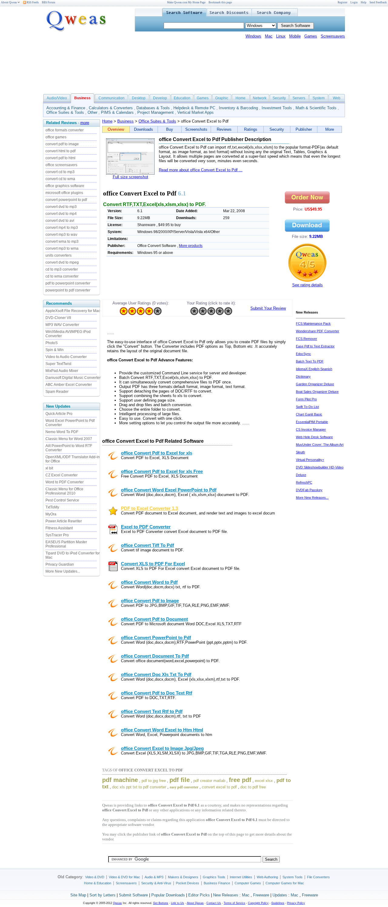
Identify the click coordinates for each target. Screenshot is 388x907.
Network (259, 98)
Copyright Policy (258, 903)
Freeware (261, 895)
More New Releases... (312, 497)
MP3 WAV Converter (62, 325)
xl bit (49, 468)
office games (55, 137)
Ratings (250, 129)
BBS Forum (48, 2)
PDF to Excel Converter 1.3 (149, 508)
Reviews (224, 129)
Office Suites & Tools (65, 112)
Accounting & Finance (65, 108)
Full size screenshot (130, 177)
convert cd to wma (60, 179)
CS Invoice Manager (311, 429)
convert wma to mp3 (62, 241)
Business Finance (217, 883)
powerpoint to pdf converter (67, 290)
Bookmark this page (220, 2)
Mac (269, 36)
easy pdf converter (184, 787)
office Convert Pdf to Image (150, 600)
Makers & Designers (183, 877)
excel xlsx (264, 780)
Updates (280, 895)
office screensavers (61, 165)
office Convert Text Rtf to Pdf (151, 711)
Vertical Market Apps (195, 112)
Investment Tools (277, 108)
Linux (281, 36)
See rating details (307, 285)
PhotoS (51, 343)
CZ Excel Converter (61, 475)
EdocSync (303, 354)
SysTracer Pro (57, 535)
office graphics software (64, 186)
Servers (299, 98)
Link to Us (177, 903)
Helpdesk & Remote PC (194, 108)
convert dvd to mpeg (62, 262)
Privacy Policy (296, 903)
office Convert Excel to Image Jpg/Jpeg (162, 748)
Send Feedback (378, 2)
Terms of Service (234, 903)
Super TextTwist (58, 364)
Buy (169, 129)
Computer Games (248, 883)
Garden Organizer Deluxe (315, 384)
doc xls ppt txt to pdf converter (139, 787)
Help (363, 2)
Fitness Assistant (59, 528)
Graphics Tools (214, 877)
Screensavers (333, 36)
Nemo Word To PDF (61, 432)
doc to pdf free (253, 787)
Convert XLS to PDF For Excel (153, 563)
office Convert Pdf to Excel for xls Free (162, 471)
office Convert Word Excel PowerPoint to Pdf (168, 490)
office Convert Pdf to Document (154, 619)
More (329, 129)
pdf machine (120, 780)
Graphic (221, 98)
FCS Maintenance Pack (313, 323)
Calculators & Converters (111, 108)
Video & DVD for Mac (124, 877)
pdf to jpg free (154, 780)
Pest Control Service (62, 500)
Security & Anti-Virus (156, 883)
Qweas (117, 903)
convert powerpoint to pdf (66, 200)
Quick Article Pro (58, 414)
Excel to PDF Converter (146, 526)
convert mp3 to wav (61, 234)
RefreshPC (304, 482)
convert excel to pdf (219, 787)
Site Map (78, 895)
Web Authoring (267, 877)
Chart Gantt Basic (309, 414)
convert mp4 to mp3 (61, 227)
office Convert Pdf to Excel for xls (156, 453)
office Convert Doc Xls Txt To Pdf (156, 674)
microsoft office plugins (64, 193)
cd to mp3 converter (61, 269)
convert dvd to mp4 (61, 214)
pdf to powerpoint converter (67, 283)
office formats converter (64, 130)
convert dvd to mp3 (61, 207)
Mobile (295, 36)
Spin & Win (54, 350)
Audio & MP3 (154, 877)
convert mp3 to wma (62, 248)
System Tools (293, 877)
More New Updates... (62, 571)
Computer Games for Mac (285, 883)
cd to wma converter (62, 276)
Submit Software (133, 895)
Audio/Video (57, 98)
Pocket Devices (187, 883)
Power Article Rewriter (63, 521)
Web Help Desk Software (314, 437)
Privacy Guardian (59, 564)
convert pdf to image (62, 144)
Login (354, 2)
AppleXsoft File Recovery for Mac (72, 311)
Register (342, 2)
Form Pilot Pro (306, 399)
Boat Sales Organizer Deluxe (317, 391)
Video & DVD (94, 877)
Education (182, 98)
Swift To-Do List (307, 407)
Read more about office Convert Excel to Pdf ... (200, 170)
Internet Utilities (241, 877)
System (319, 98)
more (84, 122)
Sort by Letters (102, 895)
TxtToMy (52, 507)
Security (279, 98)
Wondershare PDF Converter (317, 331)
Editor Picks (199, 895)
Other (92, 112)
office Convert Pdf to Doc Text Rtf (156, 693)
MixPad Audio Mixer (61, 371)
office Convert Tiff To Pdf (147, 545)
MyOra (50, 514)
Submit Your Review (268, 308)
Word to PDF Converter (64, 482)
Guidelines (277, 903)
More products (190, 246)
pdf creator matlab (209, 780)
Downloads (143, 129)
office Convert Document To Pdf (155, 656)
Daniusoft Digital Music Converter (73, 378)
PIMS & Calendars (117, 112)
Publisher (304, 129)
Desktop (139, 98)
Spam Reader (57, 391)
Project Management (155, 112)
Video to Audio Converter (66, 357)
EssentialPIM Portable (312, 422)
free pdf (240, 780)
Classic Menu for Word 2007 (68, 439)
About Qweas (9, 2)
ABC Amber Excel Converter (68, 385)
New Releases (225, 895)
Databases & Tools (153, 108)
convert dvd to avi (59, 221)
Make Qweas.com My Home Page (186, 2)
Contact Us (213, 903)
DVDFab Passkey (309, 490)
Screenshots (196, 129)
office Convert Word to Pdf (149, 582)
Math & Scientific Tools (316, 108)
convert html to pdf (60, 151)
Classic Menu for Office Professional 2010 (64, 491)
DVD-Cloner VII (58, 318)
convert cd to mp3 (60, 172)
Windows (253, 36)
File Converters (318, 877)
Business (125, 121)
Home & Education (97, 883)
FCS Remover (306, 338)
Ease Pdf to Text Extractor (315, 346)
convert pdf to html (60, 158)
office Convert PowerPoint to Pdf (156, 637)
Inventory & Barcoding (238, 108)
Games (310, 36)
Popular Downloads (168, 895)
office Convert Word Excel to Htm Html (162, 730)
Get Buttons (160, 903)
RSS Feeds (32, 2)
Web (336, 98)
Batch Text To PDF (310, 361)
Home (241, 98)
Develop (160, 98)
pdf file (179, 780)
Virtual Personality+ (310, 460)
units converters (58, 255)
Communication (112, 98)
